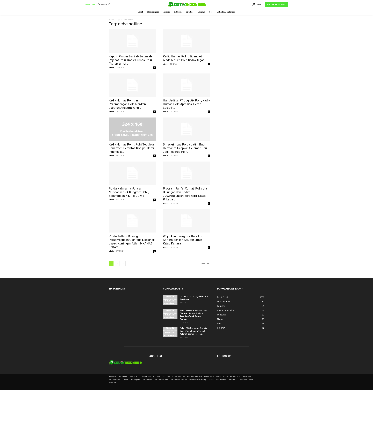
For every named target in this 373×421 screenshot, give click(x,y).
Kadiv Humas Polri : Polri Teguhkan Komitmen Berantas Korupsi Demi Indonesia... (132, 148)
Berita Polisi (147, 379)
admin (111, 67)
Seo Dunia (247, 376)
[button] (105, 4)
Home (111, 19)
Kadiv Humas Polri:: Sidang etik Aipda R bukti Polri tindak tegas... (185, 58)
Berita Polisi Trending (197, 379)
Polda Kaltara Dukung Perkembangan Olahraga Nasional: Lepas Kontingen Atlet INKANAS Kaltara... (132, 241)
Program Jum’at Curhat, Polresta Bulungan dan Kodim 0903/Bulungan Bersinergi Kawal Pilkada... (185, 194)
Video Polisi (113, 382)
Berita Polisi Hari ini (179, 379)
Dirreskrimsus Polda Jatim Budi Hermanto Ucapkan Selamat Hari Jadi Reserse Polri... (185, 148)
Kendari (126, 379)
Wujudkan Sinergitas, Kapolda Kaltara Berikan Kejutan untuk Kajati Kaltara (182, 239)
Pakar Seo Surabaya (212, 376)
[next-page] (123, 263)
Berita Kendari (114, 379)
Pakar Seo (146, 376)
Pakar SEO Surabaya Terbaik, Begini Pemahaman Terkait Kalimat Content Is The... (193, 331)
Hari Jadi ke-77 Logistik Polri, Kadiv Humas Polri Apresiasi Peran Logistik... (186, 104)
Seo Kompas (180, 376)
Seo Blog (112, 376)
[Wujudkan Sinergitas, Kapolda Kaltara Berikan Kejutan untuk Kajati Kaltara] (186, 221)
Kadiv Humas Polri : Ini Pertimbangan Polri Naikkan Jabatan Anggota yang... (127, 104)
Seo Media (122, 376)
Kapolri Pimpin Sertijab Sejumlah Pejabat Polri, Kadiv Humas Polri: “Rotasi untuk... (130, 60)
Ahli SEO (156, 376)
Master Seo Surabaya (231, 376)
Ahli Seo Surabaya (194, 376)
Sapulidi (232, 379)
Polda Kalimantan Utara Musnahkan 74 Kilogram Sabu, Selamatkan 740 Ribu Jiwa (129, 192)
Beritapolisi (135, 379)
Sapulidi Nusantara (245, 379)
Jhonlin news (221, 379)
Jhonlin (211, 379)
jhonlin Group (134, 376)
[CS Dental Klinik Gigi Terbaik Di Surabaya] (170, 300)
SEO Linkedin (167, 376)
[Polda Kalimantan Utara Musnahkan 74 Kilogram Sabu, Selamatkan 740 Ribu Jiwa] (132, 173)
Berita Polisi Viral (161, 379)
